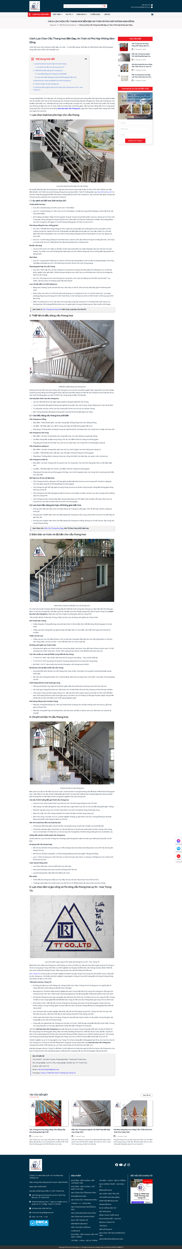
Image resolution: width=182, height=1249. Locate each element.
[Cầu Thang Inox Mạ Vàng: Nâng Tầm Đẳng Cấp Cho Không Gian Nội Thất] (48, 1113)
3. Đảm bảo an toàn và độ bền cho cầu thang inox (52, 80)
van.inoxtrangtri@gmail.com (48, 1069)
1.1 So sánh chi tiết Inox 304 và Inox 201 (49, 67)
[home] (34, 6)
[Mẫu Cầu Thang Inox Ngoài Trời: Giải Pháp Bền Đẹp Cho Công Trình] (91, 1113)
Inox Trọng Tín (34, 974)
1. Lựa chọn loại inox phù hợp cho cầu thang (49, 64)
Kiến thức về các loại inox (68, 25)
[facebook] (116, 1165)
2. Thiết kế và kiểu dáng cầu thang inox (48, 70)
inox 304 (100, 192)
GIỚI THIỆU (57, 14)
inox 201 (109, 192)
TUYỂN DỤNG (95, 14)
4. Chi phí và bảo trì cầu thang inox (46, 84)
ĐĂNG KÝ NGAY (135, 141)
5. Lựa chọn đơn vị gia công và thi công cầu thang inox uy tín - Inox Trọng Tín (58, 88)
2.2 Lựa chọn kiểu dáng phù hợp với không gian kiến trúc (56, 77)
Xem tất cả (146, 1095)
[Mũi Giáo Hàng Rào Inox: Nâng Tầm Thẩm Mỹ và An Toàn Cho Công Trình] (133, 1113)
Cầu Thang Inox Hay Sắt (51, 309)
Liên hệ (107, 14)
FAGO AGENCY (117, 1247)
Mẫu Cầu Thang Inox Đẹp (53, 528)
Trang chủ (53, 25)
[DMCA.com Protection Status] (39, 1223)
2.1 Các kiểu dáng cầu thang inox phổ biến (51, 74)
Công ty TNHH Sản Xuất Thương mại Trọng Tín (58, 1073)
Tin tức (68, 14)
